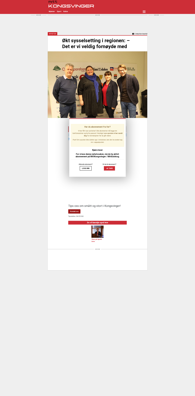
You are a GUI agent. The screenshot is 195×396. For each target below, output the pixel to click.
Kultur (65, 11)
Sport (59, 11)
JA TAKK (109, 168)
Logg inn (85, 168)
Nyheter (52, 11)
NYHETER (52, 34)
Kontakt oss (74, 211)
